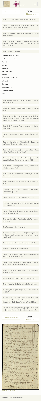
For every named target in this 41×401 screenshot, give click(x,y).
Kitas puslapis (32, 14)
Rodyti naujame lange (9, 390)
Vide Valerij (13, 59)
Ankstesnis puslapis (11, 12)
